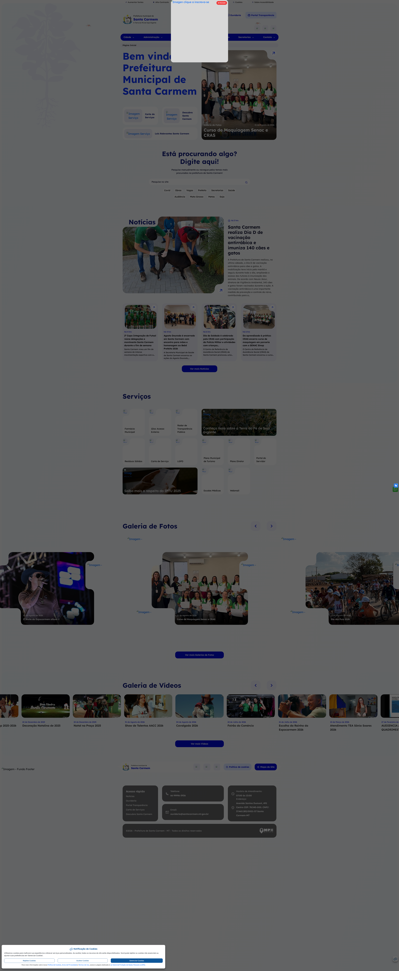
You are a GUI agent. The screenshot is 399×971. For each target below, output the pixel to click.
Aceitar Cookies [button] (82, 961)
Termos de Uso (84, 965)
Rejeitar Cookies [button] (29, 961)
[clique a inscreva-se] (199, 31)
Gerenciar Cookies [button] (136, 961)
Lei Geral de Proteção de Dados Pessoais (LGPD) (127, 965)
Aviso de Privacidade (69, 965)
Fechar (221, 3)
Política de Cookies (54, 965)
